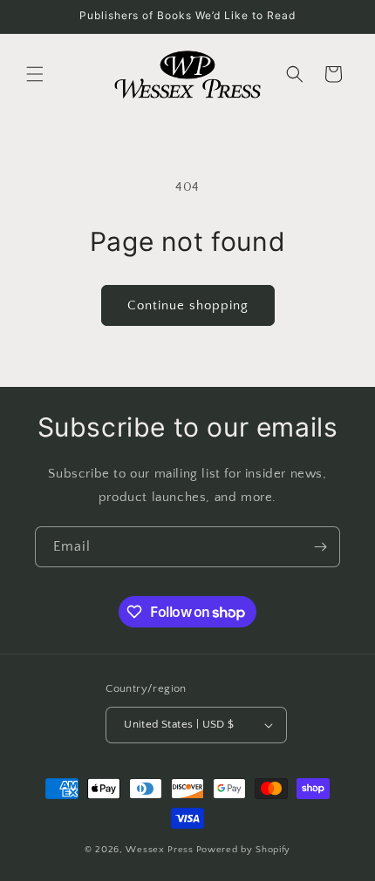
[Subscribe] (320, 546)
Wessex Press (159, 849)
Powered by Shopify (243, 849)
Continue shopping (188, 305)
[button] (35, 74)
